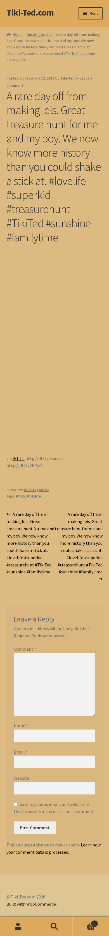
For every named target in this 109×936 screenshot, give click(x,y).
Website (21, 778)
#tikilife (34, 496)
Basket (84, 922)
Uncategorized (39, 34)
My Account (18, 926)
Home (18, 34)
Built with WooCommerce (31, 904)
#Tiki (20, 496)
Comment (25, 649)
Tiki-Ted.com (30, 12)
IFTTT (19, 458)
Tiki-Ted (67, 78)
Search (54, 926)
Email (21, 752)
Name (21, 725)
